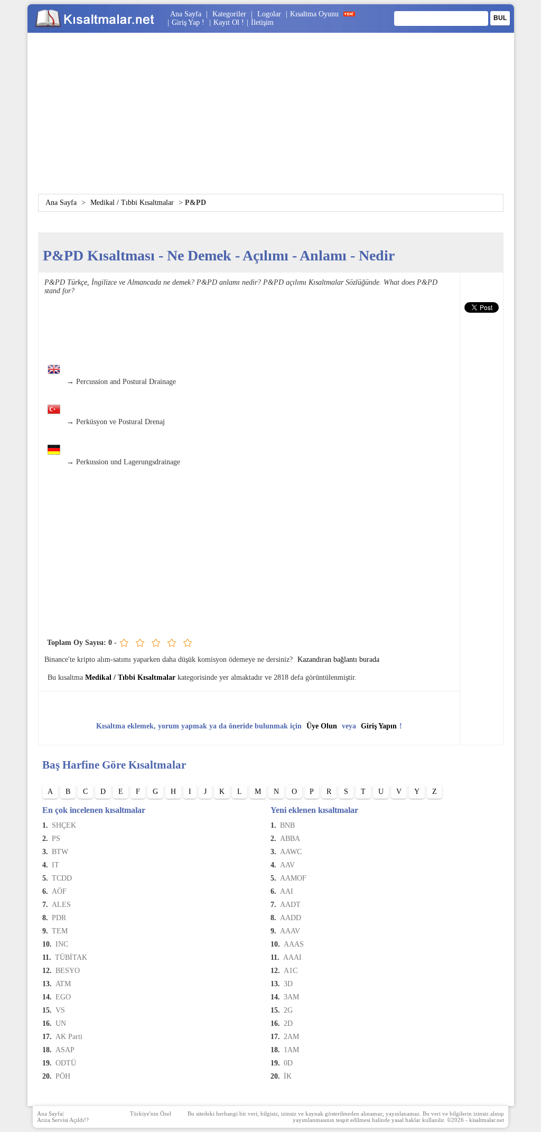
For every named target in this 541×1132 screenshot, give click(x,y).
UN (60, 1023)
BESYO (67, 971)
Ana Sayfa (185, 14)
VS (60, 1010)
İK (288, 1076)
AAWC (291, 852)
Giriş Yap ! (189, 22)
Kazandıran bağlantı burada (338, 659)
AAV (287, 865)
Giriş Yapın (379, 726)
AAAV (290, 931)
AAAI (292, 957)
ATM (63, 984)
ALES (61, 905)
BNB (287, 825)
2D (288, 1023)
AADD (290, 918)
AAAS (294, 944)
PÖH (62, 1076)
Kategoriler (229, 14)
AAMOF (293, 878)
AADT (290, 905)
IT (55, 865)
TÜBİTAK (71, 957)
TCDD (62, 878)
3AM (291, 997)
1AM (291, 1050)
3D (288, 984)
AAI (286, 891)
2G (288, 1010)
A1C (290, 971)
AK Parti (68, 1037)
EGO (63, 997)
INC (61, 944)
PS (56, 839)
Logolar (269, 14)
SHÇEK (64, 825)
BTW (60, 852)
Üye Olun (321, 726)
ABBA (290, 839)
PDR (59, 918)
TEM (60, 931)
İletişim (262, 22)
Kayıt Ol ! (228, 22)
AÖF (59, 891)
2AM (291, 1037)
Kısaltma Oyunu (314, 14)
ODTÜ (65, 1063)
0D (288, 1063)
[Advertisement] (270, 120)
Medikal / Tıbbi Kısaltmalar (132, 203)
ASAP (64, 1050)
